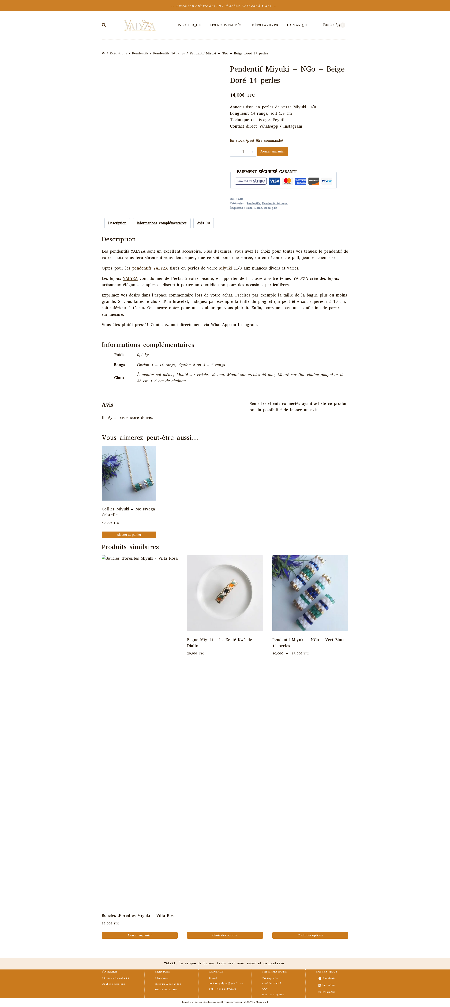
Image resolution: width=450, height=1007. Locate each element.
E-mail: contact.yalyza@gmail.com (225, 981)
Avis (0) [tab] (203, 223)
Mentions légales (273, 994)
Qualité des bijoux (113, 984)
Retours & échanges (168, 984)
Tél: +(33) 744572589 (222, 989)
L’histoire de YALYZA (115, 978)
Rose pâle (270, 208)
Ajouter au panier (272, 151)
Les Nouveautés (225, 25)
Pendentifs (253, 203)
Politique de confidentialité (271, 981)
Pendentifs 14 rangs (275, 203)
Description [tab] (117, 223)
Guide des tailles (166, 989)
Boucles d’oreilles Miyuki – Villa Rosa (139, 915)
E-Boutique (189, 25)
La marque (297, 25)
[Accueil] (103, 53)
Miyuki (225, 268)
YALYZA (130, 278)
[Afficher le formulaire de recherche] (104, 25)
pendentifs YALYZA (150, 268)
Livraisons (162, 978)
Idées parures (264, 25)
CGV (265, 989)
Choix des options (225, 935)
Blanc (249, 208)
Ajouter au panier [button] (129, 535)
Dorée (258, 208)
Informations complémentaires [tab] (162, 223)
